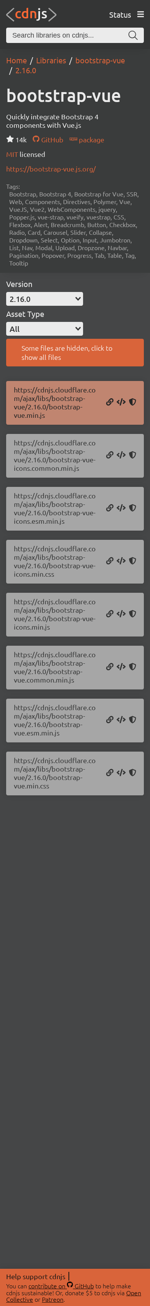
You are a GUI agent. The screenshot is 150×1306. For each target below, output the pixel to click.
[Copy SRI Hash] (132, 402)
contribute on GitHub (61, 1285)
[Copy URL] (109, 402)
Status (120, 14)
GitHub (51, 139)
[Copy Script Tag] (121, 402)
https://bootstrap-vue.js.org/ (51, 169)
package (90, 139)
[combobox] (44, 299)
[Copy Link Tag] (121, 561)
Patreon (52, 1299)
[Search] (133, 35)
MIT (13, 154)
